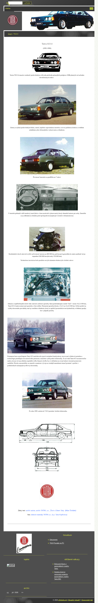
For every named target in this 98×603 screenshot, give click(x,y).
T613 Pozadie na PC (57, 543)
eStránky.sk (62, 600)
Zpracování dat (87, 600)
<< (8, 592)
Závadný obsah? (74, 600)
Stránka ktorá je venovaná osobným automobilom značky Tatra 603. (61, 575)
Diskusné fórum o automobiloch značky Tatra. (61, 566)
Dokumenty (54, 540)
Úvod (10, 34)
